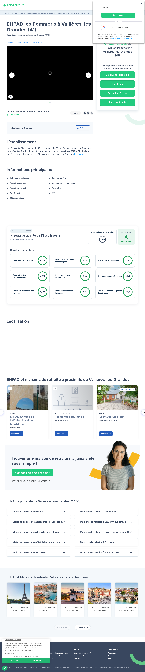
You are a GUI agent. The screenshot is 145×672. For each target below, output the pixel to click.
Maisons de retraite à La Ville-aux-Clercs (35, 532)
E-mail (105, 7)
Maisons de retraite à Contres (97, 542)
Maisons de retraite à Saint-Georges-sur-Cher (106, 532)
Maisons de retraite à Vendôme (98, 511)
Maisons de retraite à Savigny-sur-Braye (103, 521)
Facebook (112, 653)
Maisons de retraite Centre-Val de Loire (41, 13)
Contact (77, 658)
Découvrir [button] (15, 434)
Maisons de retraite (18, 13)
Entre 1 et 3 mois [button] (117, 93)
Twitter (110, 656)
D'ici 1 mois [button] (117, 84)
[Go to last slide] (11, 75)
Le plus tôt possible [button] (117, 74)
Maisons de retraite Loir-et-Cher (68, 13)
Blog (109, 658)
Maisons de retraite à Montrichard (99, 552)
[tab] (49, 102)
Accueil (6, 13)
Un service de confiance (83, 656)
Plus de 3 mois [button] (117, 102)
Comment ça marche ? (82, 653)
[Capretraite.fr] (13, 5)
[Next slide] (88, 75)
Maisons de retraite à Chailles (29, 552)
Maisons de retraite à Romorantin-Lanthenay (37, 521)
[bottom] (10, 388)
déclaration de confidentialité (122, 38)
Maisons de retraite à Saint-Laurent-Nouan (36, 542)
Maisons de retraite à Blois (27, 511)
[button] (85, 113)
